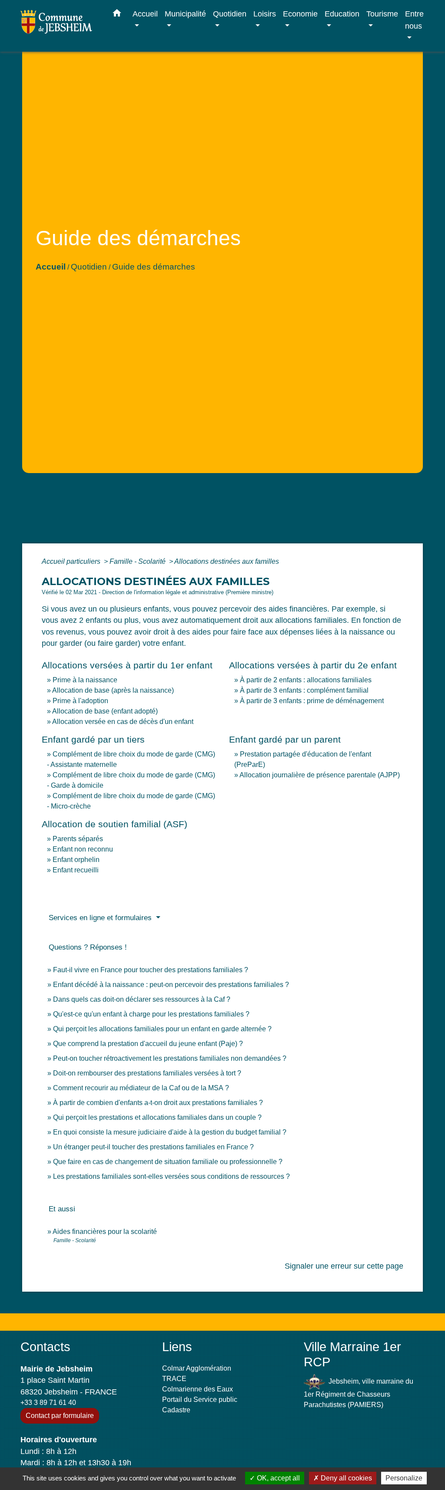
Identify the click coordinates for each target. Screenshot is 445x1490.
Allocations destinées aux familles (226, 561)
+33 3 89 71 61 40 (48, 1402)
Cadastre (176, 1410)
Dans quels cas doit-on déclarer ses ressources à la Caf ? (141, 999)
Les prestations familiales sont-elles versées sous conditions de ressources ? (171, 1176)
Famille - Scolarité (138, 561)
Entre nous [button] (414, 19)
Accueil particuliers (72, 561)
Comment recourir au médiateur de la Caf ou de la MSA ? (141, 1088)
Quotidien (89, 266)
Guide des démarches (153, 266)
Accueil (51, 266)
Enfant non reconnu (83, 849)
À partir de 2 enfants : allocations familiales (306, 680)
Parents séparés (78, 838)
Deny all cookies (345, 1478)
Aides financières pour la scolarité (105, 1231)
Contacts (45, 1347)
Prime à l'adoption (80, 700)
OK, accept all (277, 1478)
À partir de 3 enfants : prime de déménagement (312, 700)
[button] (117, 14)
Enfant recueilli (76, 870)
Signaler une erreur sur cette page (344, 1266)
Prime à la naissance (85, 680)
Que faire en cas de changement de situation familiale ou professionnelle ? (167, 1161)
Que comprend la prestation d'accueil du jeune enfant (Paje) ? (148, 1043)
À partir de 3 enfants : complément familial (304, 690)
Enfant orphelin (76, 859)
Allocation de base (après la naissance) (113, 690)
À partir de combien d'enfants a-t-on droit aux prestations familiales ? (158, 1102)
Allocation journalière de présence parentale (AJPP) (319, 775)
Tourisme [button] (382, 13)
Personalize (403, 1478)
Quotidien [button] (229, 13)
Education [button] (342, 13)
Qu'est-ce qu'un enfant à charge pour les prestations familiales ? (151, 1014)
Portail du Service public (199, 1399)
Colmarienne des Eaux (197, 1389)
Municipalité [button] (185, 13)
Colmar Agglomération (196, 1368)
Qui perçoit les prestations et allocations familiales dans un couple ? (157, 1117)
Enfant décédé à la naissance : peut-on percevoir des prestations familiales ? (171, 984)
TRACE (174, 1378)
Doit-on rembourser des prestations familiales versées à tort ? (147, 1073)
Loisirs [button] (264, 13)
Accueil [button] (145, 13)
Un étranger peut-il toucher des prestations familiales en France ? (153, 1147)
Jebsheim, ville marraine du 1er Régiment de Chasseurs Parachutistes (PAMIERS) (358, 1392)
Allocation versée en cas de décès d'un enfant (122, 721)
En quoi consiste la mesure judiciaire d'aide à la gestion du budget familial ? (169, 1132)
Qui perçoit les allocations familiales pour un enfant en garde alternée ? (162, 1029)
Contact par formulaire (60, 1415)
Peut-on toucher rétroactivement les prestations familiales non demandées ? (169, 1058)
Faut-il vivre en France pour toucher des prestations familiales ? (150, 970)
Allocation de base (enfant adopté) (105, 711)
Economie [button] (300, 13)
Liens (177, 1347)
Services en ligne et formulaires (101, 918)
